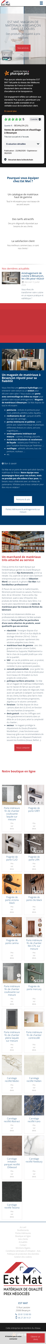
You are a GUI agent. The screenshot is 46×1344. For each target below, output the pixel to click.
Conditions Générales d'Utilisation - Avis (23, 1251)
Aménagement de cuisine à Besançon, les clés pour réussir (32, 275)
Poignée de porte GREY (34, 809)
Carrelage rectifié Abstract (12, 1120)
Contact (23, 1245)
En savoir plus (10, 111)
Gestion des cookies (23, 1256)
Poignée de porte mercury (34, 988)
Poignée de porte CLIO (12, 858)
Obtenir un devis (36, 1338)
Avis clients (23, 1239)
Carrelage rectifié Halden (34, 1079)
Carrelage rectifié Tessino (12, 1206)
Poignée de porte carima (12, 942)
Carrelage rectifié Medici (12, 1079)
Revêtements (23, 1230)
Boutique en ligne (23, 1236)
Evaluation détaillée (16, 144)
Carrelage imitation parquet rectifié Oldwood (12, 1163)
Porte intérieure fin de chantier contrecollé (34, 1035)
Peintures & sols (23, 499)
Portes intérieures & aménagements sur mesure (23, 510)
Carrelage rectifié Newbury (34, 1160)
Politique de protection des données (23, 1254)
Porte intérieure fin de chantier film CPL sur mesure (34, 944)
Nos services (23, 48)
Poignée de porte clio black (34, 899)
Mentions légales (23, 1248)
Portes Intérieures (23, 1233)
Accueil (23, 1227)
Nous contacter (23, 747)
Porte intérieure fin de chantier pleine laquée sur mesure (12, 1036)
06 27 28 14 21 (24, 1317)
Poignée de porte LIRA (34, 858)
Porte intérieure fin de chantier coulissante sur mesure (12, 990)
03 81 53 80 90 (24, 1314)
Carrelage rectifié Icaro (34, 1120)
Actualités (23, 1242)
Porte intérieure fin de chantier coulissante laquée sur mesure (12, 814)
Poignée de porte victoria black (12, 900)
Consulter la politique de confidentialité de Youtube (23, 324)
